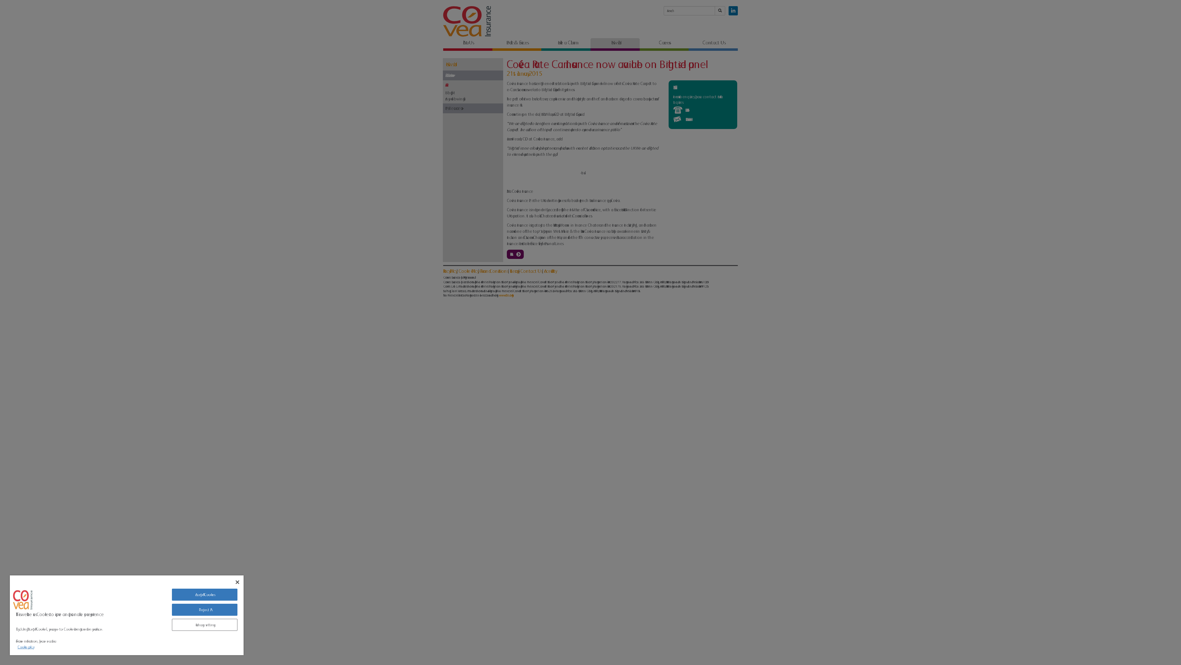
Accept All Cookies (204, 594)
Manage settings (204, 625)
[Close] (237, 582)
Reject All (204, 609)
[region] (127, 615)
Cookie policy (25, 647)
